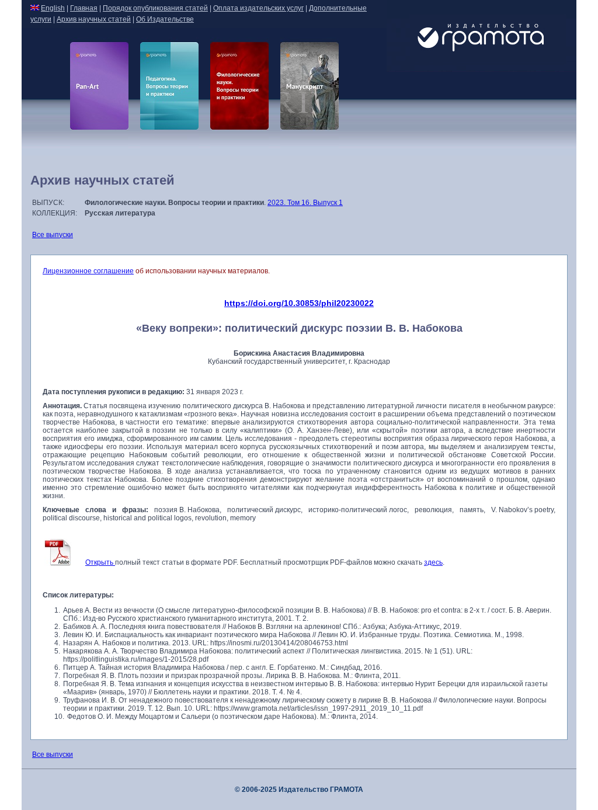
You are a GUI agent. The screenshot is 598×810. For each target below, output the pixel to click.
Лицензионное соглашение (88, 271)
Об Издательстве (165, 19)
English (53, 8)
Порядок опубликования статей (155, 8)
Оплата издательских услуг (258, 8)
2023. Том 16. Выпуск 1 (305, 203)
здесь (433, 562)
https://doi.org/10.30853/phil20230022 (299, 303)
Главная (84, 8)
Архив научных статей (94, 19)
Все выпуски (52, 235)
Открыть (100, 562)
